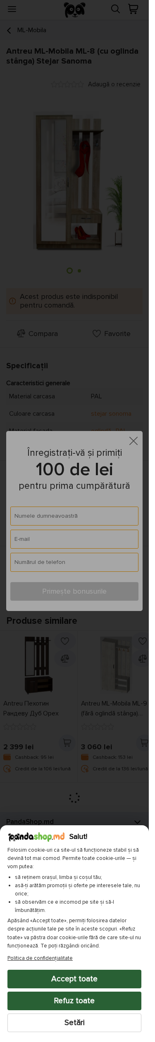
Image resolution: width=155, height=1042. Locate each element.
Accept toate (74, 979)
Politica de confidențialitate (40, 958)
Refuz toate (74, 1001)
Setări (74, 1023)
